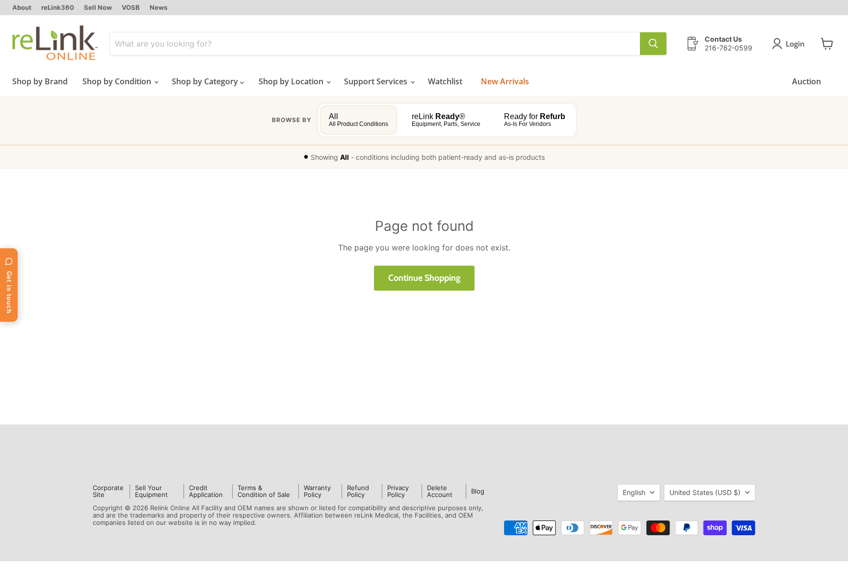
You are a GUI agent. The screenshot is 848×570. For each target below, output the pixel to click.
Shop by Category (206, 81)
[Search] (653, 43)
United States (705, 492)
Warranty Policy (317, 491)
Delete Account (439, 491)
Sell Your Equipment (151, 491)
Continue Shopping (424, 278)
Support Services (376, 81)
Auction (806, 81)
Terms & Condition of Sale (264, 491)
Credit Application (206, 491)
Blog (477, 491)
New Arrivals (505, 81)
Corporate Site (108, 491)
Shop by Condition (117, 81)
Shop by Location (292, 81)
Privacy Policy (398, 491)
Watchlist (445, 81)
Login (795, 44)
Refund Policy (358, 491)
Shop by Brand (40, 81)
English (634, 492)
